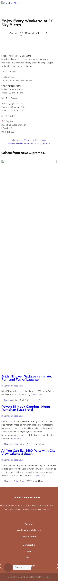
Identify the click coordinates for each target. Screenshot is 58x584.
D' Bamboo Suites (9, 385)
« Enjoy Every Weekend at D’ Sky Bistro (29, 140)
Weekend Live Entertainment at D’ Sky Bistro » (29, 143)
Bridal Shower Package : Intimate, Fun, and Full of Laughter (26, 377)
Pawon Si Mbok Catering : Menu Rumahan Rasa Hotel (25, 408)
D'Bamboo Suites (11, 444)
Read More (38, 394)
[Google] (46, 516)
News (20, 385)
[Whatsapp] (18, 516)
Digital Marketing (11, 400)
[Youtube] (32, 516)
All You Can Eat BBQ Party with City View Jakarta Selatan (28, 452)
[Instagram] (25, 516)
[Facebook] (11, 516)
